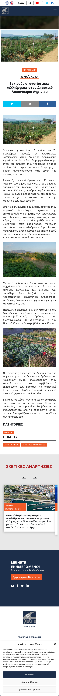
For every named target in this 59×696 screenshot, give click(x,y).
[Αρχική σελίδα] (5, 10)
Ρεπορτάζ (8, 432)
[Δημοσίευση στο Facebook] (47, 104)
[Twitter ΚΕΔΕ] (47, 3)
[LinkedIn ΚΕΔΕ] (52, 3)
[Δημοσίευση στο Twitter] (12, 104)
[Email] (30, 104)
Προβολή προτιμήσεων (29, 689)
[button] (55, 644)
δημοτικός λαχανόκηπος (33, 445)
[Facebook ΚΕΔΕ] (42, 3)
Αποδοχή (29, 674)
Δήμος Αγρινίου (11, 445)
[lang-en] (11, 3)
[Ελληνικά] (7, 3)
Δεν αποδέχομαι (29, 682)
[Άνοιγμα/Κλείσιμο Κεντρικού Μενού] (55, 11)
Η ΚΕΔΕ (20, 2)
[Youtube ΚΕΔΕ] (37, 3)
